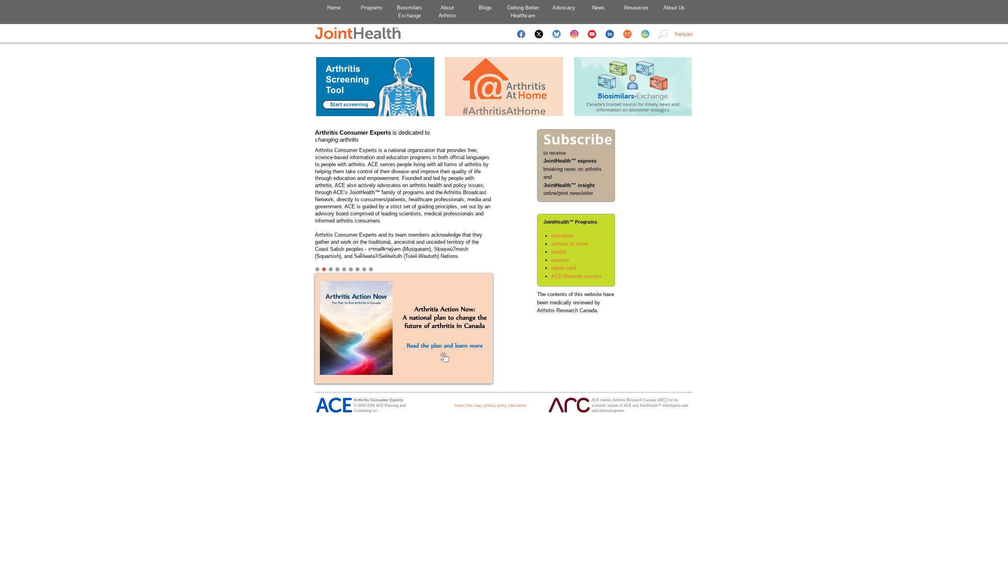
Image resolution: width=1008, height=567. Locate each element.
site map (474, 406)
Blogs (485, 8)
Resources (636, 8)
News (598, 8)
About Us (674, 8)
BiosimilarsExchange (409, 12)
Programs (372, 8)
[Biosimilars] (633, 114)
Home (334, 8)
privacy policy (495, 406)
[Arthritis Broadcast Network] (645, 39)
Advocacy (560, 8)
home (459, 406)
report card (563, 268)
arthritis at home (569, 244)
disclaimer (518, 406)
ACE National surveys (576, 276)
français (684, 34)
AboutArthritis (447, 12)
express (560, 260)
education (562, 236)
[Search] (663, 39)
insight (558, 252)
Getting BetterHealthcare (523, 12)
